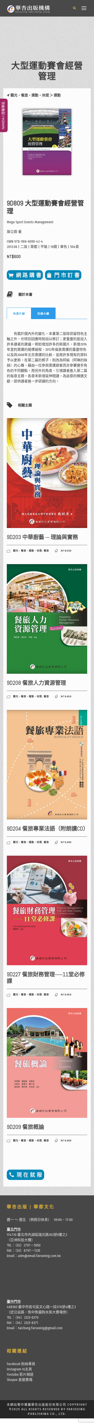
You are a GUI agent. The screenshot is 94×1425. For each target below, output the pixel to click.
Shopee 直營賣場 (19, 1380)
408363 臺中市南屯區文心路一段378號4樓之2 (41, 1307)
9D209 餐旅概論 (25, 1127)
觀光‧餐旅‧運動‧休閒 (29, 95)
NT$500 (66, 550)
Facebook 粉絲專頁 (21, 1364)
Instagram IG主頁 (19, 1369)
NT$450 (66, 696)
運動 (57, 95)
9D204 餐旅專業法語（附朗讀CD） (48, 828)
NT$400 (66, 842)
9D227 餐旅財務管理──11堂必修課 (46, 977)
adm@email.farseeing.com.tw (39, 1256)
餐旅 (46, 550)
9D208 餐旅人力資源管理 (36, 682)
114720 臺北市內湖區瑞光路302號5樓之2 (37, 1235)
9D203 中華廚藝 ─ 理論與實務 (42, 537)
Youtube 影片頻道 (20, 1374)
